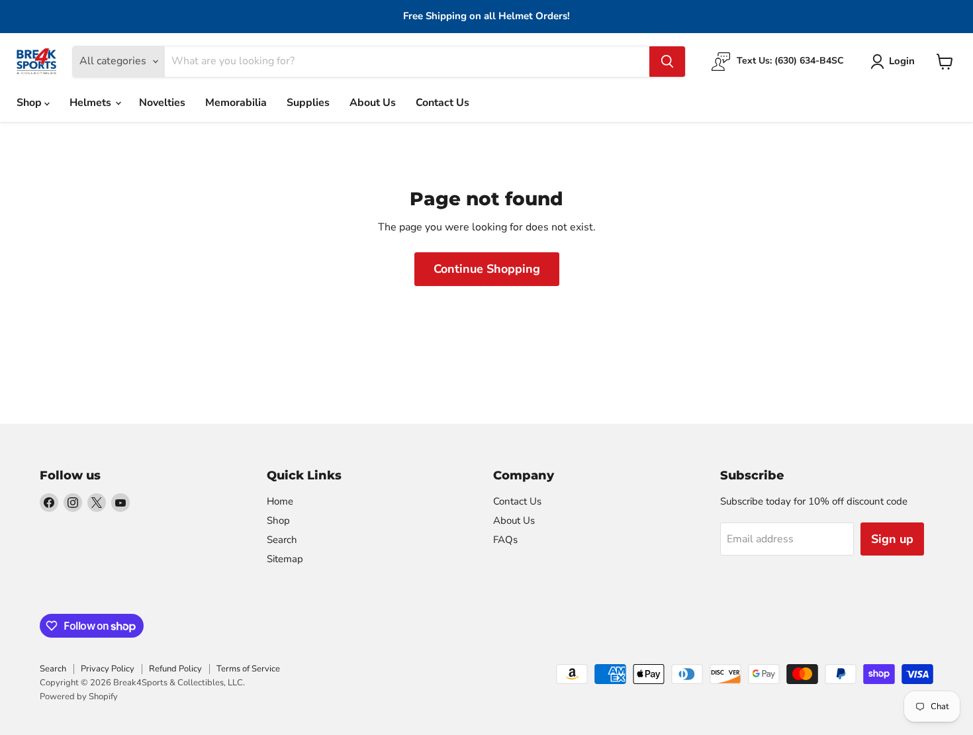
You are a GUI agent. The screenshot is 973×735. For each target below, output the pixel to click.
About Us (372, 102)
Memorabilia (236, 102)
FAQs (505, 539)
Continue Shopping (487, 269)
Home (280, 501)
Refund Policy (175, 669)
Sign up (892, 539)
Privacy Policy (107, 669)
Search (282, 539)
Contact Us (442, 102)
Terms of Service (248, 669)
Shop (30, 102)
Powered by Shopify (79, 697)
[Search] (667, 61)
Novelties (162, 102)
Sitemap (285, 558)
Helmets (92, 102)
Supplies (308, 102)
